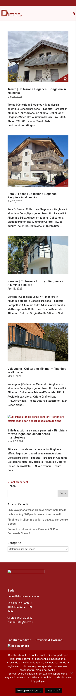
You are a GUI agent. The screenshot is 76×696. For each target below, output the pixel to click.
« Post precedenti (18, 482)
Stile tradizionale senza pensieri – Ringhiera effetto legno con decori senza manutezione (37, 434)
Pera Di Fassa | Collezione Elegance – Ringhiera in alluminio (33, 195)
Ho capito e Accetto (29, 690)
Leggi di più (54, 690)
